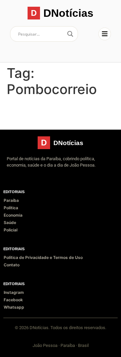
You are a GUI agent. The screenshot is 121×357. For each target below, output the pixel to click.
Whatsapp (14, 307)
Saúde (10, 222)
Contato (11, 264)
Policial (10, 229)
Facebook (13, 299)
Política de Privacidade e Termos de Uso (43, 257)
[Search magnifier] (70, 34)
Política (11, 207)
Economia (13, 215)
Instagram (14, 292)
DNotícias (68, 13)
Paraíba (11, 200)
